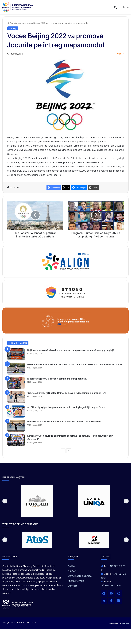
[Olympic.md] (17, 7)
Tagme (125, 623)
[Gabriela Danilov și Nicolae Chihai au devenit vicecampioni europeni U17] (16, 397)
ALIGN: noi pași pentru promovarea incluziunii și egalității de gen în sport (67, 407)
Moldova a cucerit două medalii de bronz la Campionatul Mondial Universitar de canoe (74, 364)
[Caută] (115, 8)
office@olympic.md (111, 585)
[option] (37, 501)
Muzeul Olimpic (76, 580)
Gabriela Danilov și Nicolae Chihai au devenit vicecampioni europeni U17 (66, 392)
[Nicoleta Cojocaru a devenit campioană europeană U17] (16, 383)
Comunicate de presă (80, 575)
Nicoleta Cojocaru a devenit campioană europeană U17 (57, 378)
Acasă (12, 22)
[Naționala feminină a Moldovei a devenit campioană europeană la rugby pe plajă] (16, 354)
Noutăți (21, 22)
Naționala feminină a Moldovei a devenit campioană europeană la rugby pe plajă (70, 350)
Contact (72, 585)
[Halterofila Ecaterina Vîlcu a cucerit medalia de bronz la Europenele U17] (16, 426)
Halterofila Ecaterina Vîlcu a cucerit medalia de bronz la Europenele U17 (66, 421)
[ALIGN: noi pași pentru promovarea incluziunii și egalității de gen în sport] (16, 411)
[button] (4, 501)
